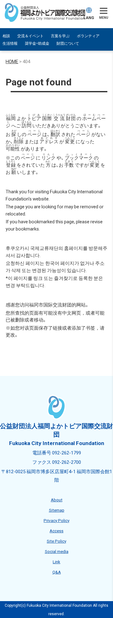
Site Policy (56, 541)
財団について (67, 43)
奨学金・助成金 (37, 43)
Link (56, 561)
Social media (56, 551)
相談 (6, 35)
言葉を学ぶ (60, 35)
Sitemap (56, 510)
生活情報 (10, 43)
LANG (88, 17)
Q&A (56, 572)
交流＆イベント (30, 35)
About (56, 499)
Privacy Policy (56, 520)
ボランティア (88, 35)
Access (56, 530)
